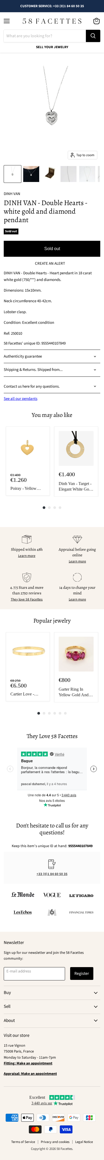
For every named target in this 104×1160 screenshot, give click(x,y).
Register (81, 973)
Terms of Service (23, 1142)
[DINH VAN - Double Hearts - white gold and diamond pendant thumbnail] (12, 174)
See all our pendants (20, 398)
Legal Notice (84, 1142)
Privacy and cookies (55, 1142)
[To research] (93, 36)
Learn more (26, 555)
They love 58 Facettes (27, 599)
